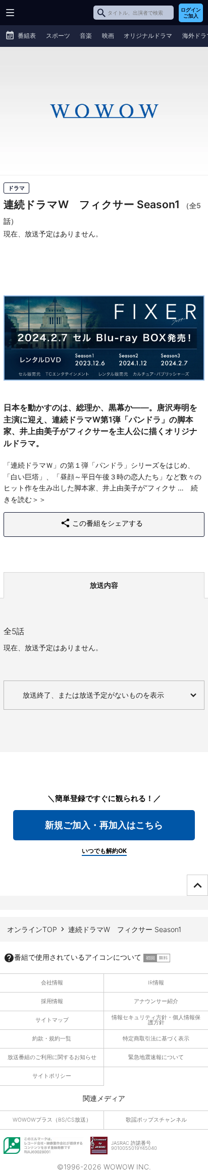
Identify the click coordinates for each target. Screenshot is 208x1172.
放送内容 (104, 585)
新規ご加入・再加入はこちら (104, 825)
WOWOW (46, 12)
